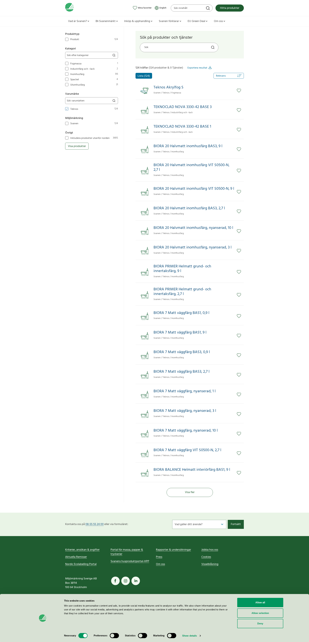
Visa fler (190, 492)
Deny (260, 623)
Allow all (260, 602)
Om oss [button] (218, 21)
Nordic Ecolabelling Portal (81, 564)
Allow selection (260, 613)
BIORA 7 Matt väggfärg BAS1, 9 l (180, 332)
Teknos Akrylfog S (168, 87)
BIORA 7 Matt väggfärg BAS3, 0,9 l (182, 352)
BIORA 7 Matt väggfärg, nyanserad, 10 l (186, 430)
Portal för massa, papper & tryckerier (127, 551)
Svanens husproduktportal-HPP (130, 561)
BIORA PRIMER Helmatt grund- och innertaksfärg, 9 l (182, 268)
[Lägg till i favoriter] (240, 90)
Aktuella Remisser (76, 557)
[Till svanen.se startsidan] (69, 8)
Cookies (206, 557)
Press (159, 557)
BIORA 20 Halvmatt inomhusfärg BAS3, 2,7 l (189, 208)
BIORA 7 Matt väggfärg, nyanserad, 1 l (185, 391)
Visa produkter (77, 146)
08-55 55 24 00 (94, 524)
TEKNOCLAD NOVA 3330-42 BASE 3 (183, 107)
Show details (189, 635)
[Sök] (208, 8)
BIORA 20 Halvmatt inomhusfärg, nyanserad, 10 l (193, 228)
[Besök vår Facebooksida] (115, 581)
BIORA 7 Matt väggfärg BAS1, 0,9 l (181, 313)
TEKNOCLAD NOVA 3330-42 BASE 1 (182, 126)
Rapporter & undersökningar (173, 549)
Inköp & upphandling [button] (137, 21)
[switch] (114, 635)
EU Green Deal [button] (196, 21)
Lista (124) (144, 76)
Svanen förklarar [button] (169, 21)
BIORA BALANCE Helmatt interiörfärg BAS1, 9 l (192, 470)
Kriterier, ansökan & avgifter (82, 549)
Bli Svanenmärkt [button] (106, 21)
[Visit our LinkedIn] (135, 581)
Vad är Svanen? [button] (77, 21)
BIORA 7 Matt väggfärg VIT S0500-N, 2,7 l (187, 450)
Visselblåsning (209, 564)
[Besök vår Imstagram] (125, 581)
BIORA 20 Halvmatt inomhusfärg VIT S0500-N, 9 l (194, 189)
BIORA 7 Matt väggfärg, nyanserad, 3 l (185, 411)
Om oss (160, 564)
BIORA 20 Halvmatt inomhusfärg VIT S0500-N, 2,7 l (191, 167)
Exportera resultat (197, 68)
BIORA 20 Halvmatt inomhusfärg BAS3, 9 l (188, 146)
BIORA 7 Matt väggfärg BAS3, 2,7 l (182, 371)
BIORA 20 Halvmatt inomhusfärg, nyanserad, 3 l (193, 247)
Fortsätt (236, 524)
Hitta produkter (229, 8)
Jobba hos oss (209, 549)
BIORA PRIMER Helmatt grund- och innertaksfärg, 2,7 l (182, 291)
